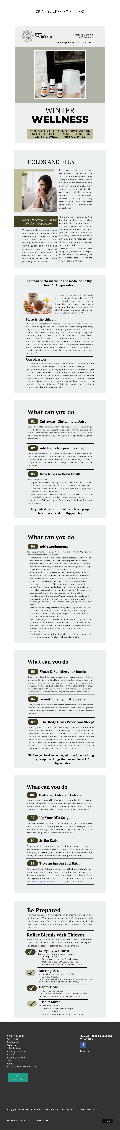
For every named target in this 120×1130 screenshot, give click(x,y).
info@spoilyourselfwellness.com (22, 1066)
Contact (18, 1078)
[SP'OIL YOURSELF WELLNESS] (60, 6)
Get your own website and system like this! (27, 1120)
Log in (107, 1121)
